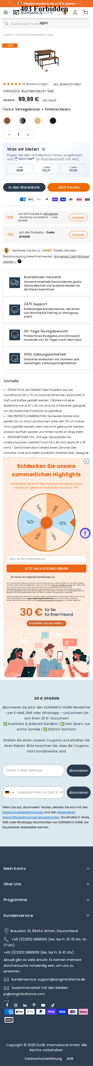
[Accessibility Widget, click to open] (85, 533)
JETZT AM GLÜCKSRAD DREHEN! (46, 569)
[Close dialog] (86, 461)
